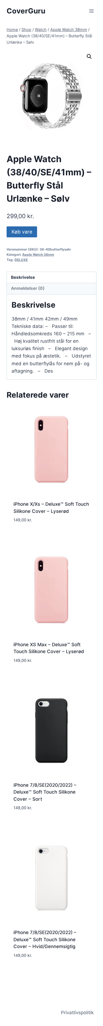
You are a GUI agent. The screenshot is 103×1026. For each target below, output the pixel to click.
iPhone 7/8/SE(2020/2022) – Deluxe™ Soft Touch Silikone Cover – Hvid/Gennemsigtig (44, 939)
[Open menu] (91, 11)
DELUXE (21, 260)
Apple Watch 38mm (38, 254)
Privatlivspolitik (77, 1012)
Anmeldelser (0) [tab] (27, 288)
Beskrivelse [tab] (23, 277)
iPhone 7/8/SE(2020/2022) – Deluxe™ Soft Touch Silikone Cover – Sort (44, 792)
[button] (89, 56)
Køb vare (22, 232)
